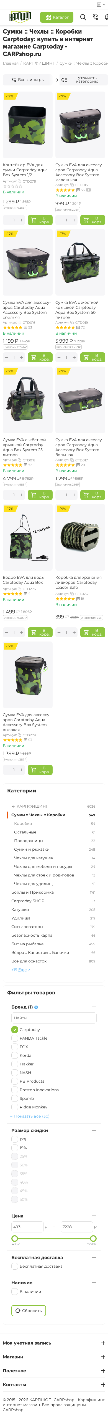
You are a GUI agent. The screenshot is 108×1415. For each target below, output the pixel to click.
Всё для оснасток (53, 961)
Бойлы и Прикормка (53, 892)
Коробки (54, 823)
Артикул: (10, 181)
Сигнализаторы (53, 926)
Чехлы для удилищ (54, 883)
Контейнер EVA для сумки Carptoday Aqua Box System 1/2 (25, 169)
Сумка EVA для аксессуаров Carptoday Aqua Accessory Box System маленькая (79, 171)
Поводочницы (54, 840)
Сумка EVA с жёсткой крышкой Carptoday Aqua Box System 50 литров (77, 309)
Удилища (53, 918)
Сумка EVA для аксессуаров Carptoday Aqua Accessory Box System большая (79, 446)
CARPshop (13, 1409)
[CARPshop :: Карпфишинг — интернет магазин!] (21, 17)
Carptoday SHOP (53, 900)
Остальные (54, 832)
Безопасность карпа (53, 935)
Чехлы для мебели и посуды (54, 866)
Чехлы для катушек (54, 857)
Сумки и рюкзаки (54, 849)
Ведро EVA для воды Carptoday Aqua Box (24, 580)
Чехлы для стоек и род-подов (54, 875)
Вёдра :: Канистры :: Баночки (53, 952)
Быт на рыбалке (53, 943)
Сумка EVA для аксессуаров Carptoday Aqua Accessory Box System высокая (27, 721)
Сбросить (32, 1310)
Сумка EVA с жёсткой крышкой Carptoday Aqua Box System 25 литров (24, 446)
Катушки (53, 909)
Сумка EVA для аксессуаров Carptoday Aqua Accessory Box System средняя (27, 309)
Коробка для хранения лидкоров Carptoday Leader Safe (78, 582)
